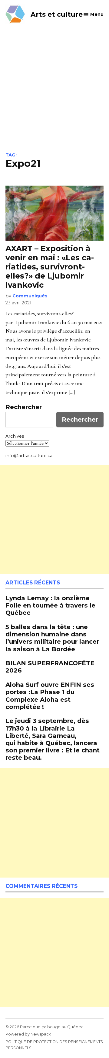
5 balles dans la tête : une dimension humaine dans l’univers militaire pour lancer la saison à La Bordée (52, 638)
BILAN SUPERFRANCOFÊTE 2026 (49, 666)
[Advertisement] (54, 94)
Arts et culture (57, 14)
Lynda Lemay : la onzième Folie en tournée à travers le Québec (50, 605)
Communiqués (30, 296)
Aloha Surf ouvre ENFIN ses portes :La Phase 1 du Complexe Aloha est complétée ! (49, 695)
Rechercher (23, 407)
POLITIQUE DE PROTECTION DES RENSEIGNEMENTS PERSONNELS (54, 1044)
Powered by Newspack (28, 1034)
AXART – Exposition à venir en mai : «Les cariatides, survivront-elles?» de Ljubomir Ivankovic (49, 267)
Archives (14, 436)
